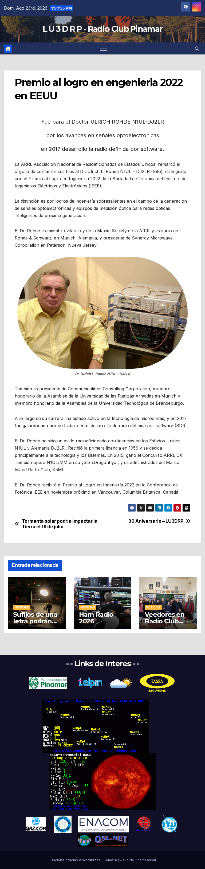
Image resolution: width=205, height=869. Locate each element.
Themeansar (145, 860)
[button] (197, 48)
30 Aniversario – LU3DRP (155, 521)
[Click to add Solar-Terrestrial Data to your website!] (95, 726)
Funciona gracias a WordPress (75, 860)
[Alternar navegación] (103, 48)
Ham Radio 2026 (96, 618)
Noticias (22, 607)
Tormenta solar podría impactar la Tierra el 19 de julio (60, 523)
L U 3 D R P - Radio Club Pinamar (103, 29)
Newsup (122, 860)
